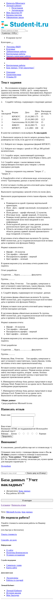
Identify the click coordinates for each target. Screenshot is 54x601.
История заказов (13, 593)
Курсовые (10, 49)
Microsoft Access (13, 512)
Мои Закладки (12, 595)
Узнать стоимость (9, 534)
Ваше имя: (5, 415)
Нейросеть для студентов (17, 58)
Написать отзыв (19, 505)
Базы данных (24, 491)
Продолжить (7, 436)
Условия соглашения (15, 555)
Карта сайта (11, 568)
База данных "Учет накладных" (20, 68)
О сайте (9, 550)
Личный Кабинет (14, 590)
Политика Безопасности (17, 552)
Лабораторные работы (16, 51)
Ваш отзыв (6, 426)
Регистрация (17, 8)
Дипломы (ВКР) (13, 47)
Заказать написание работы (18, 56)
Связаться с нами (14, 565)
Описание (10, 72)
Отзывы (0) (11, 77)
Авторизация (17, 10)
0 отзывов (5, 505)
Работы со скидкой (14, 580)
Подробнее (6, 466)
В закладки (27, 500)
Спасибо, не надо (9, 540)
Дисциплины (12, 578)
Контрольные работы (15, 54)
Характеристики (13, 74)
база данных (27, 512)
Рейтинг (5, 434)
